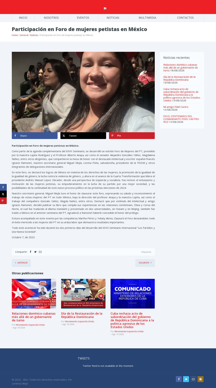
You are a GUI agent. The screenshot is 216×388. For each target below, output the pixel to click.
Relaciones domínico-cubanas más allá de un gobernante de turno (34, 316)
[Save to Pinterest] (3, 200)
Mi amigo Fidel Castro (175, 106)
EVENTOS (83, 18)
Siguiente (144, 262)
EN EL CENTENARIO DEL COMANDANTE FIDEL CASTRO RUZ (181, 118)
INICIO (23, 18)
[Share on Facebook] (3, 187)
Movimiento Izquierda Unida (30, 324)
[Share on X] (3, 194)
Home (15, 35)
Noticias (34, 35)
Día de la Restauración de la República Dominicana (81, 315)
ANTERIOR (22, 262)
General (24, 35)
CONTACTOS (185, 18)
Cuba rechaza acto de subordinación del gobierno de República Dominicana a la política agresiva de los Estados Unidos (132, 320)
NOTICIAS (113, 18)
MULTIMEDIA (147, 18)
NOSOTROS (51, 18)
